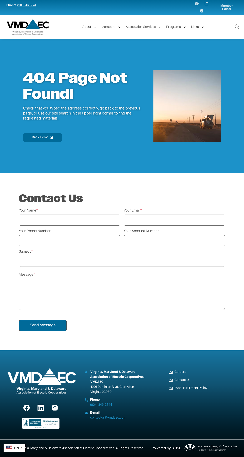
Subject (25, 252)
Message (26, 275)
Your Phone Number (35, 231)
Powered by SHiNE (166, 448)
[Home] (28, 27)
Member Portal (226, 7)
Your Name (27, 210)
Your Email (132, 210)
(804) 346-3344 (26, 5)
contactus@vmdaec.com (108, 417)
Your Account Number (141, 231)
